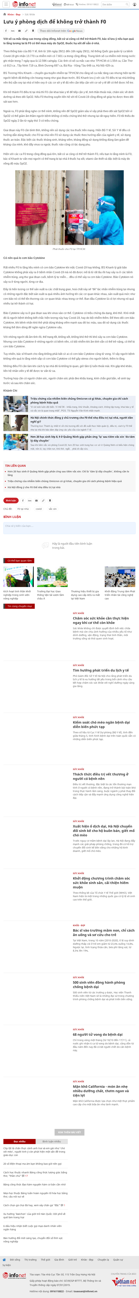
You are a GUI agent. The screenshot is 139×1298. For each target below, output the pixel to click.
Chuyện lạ (103, 1260)
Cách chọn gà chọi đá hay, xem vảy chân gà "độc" (31, 1205)
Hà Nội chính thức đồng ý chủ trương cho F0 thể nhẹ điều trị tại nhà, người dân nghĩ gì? (82, 419)
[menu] (6, 4)
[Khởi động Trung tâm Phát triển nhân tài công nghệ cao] (120, 577)
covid (39, 508)
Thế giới (45, 1260)
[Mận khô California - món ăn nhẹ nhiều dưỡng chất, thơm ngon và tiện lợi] (36, 1102)
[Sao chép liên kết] (26, 30)
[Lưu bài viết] (33, 30)
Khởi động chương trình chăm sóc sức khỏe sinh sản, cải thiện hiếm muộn (101, 882)
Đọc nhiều (19, 1141)
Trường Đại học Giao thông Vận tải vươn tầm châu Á (50, 595)
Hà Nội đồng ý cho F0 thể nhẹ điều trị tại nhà (34, 487)
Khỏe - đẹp (87, 1260)
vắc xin (53, 508)
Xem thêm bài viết (69, 1132)
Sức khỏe (30, 14)
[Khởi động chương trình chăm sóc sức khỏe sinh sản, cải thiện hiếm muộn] (36, 894)
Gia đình (59, 1260)
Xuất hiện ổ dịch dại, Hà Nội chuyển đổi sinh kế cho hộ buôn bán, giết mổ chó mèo (104, 830)
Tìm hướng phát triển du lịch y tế (101, 670)
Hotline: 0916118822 (89, 4)
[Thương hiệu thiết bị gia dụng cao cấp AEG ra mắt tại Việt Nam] (86, 577)
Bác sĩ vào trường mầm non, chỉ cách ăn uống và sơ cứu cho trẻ (104, 932)
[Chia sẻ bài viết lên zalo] (12, 30)
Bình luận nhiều (52, 1141)
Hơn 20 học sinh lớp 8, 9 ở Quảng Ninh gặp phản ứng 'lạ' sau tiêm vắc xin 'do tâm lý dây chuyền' (83, 438)
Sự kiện (7, 1265)
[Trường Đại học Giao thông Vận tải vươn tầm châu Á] (52, 577)
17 (26, 1175)
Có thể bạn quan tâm (20, 560)
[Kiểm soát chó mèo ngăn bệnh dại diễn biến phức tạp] (36, 738)
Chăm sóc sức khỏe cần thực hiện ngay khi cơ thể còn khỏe (101, 620)
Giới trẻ (72, 1260)
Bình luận (11, 500)
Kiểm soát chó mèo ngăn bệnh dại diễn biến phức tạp (101, 724)
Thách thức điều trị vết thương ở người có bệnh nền (100, 776)
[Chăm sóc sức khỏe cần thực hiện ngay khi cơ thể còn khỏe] (36, 634)
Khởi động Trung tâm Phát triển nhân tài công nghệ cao (120, 595)
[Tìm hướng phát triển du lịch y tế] (36, 686)
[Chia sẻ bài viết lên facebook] (5, 30)
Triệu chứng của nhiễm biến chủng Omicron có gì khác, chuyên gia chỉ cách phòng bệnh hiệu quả (79, 400)
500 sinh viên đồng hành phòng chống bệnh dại (99, 984)
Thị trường (30, 1260)
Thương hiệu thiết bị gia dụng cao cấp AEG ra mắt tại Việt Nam (85, 595)
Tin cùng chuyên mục (20, 606)
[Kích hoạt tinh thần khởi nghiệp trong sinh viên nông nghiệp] (18, 577)
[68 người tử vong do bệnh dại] (36, 1050)
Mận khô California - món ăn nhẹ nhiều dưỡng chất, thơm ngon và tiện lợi (101, 1091)
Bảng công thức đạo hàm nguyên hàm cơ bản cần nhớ (34, 1184)
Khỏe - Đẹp (14, 14)
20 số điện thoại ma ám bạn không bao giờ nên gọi (32, 1163)
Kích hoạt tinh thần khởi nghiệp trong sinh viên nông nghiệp (17, 595)
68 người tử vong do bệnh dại (98, 1034)
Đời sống (15, 1260)
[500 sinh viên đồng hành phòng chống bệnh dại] (36, 998)
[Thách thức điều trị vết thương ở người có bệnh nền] (36, 790)
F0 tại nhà (23, 508)
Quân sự (118, 1260)
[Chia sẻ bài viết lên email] (19, 30)
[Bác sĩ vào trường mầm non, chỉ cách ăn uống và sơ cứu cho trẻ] (36, 946)
